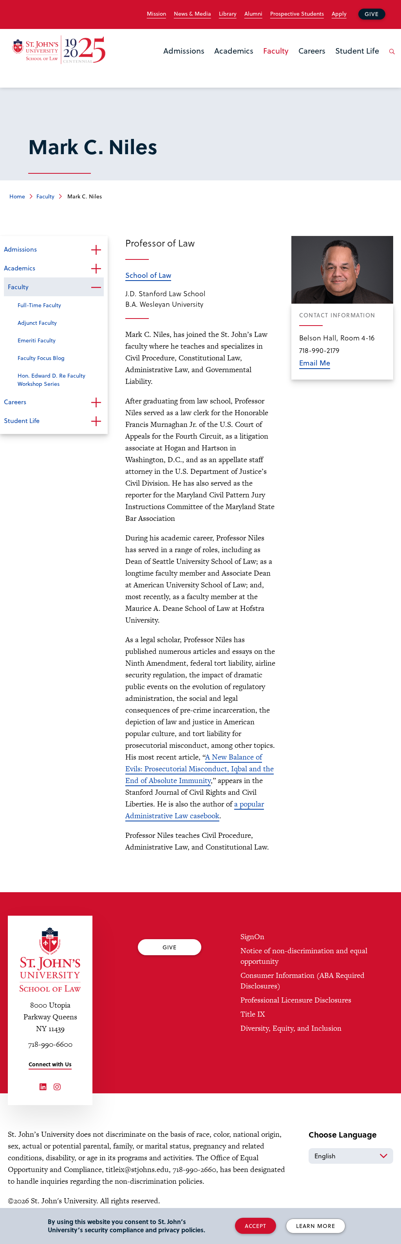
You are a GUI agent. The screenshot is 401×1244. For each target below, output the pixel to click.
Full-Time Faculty (39, 305)
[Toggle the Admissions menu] (184, 61)
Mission (156, 13)
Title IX (252, 1014)
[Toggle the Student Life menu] (357, 61)
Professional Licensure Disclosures (295, 1000)
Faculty (276, 50)
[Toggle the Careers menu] (312, 61)
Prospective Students (297, 13)
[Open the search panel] (390, 57)
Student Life (357, 50)
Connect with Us (50, 1064)
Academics (233, 50)
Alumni (253, 13)
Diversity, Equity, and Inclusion (290, 1028)
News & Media (192, 13)
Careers (311, 50)
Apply (339, 13)
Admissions (183, 50)
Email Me (314, 362)
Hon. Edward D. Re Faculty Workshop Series (51, 379)
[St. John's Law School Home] (59, 49)
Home (17, 196)
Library (228, 13)
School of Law (148, 275)
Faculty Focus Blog (41, 358)
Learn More (315, 1226)
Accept (255, 1226)
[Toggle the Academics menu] (233, 61)
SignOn (252, 936)
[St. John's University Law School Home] (50, 959)
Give (372, 14)
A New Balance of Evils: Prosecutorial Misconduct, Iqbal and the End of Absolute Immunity (199, 769)
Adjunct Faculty (37, 323)
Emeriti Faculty (37, 340)
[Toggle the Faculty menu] (276, 61)
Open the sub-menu (96, 250)
